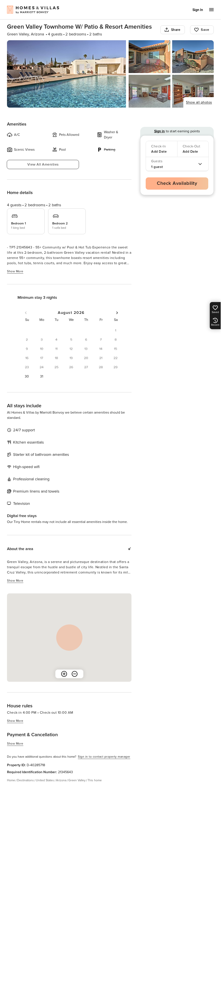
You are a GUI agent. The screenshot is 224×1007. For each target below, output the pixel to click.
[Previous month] (26, 313)
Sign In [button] (197, 10)
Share (175, 30)
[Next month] (117, 313)
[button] (26, 376)
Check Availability (177, 183)
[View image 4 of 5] (149, 91)
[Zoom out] (74, 673)
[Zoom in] (64, 673)
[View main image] (66, 74)
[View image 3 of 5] (193, 56)
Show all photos (199, 102)
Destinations (25, 780)
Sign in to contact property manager (104, 757)
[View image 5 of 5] (193, 91)
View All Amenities (43, 164)
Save (205, 30)
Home (11, 780)
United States (45, 780)
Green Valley (77, 780)
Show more (15, 271)
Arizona (61, 780)
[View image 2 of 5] (149, 56)
